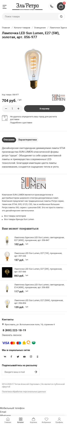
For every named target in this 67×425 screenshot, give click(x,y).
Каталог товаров (22, 27)
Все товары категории (15, 216)
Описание (9, 139)
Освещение (40, 27)
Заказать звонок (11, 335)
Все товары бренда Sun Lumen (19, 219)
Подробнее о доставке (21, 122)
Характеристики (27, 139)
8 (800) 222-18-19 (51, 6)
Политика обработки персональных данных (24, 391)
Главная (6, 27)
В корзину (44, 108)
